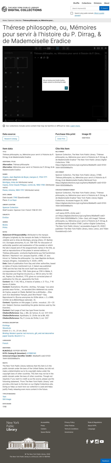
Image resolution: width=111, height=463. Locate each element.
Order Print (61, 139)
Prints (5, 227)
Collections (86, 3)
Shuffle (76, 3)
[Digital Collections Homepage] (22, 9)
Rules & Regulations (95, 422)
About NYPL (92, 425)
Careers (43, 429)
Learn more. (75, 126)
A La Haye (12, 200)
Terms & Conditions (71, 429)
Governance (69, 432)
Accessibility (45, 422)
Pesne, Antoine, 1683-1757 (13, 190)
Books (5, 225)
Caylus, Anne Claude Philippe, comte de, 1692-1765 (24, 185)
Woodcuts (7, 328)
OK (66, 88)
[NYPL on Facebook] (87, 441)
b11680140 (31, 353)
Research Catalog (10, 139)
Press (43, 425)
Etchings (6, 325)
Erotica (5, 217)
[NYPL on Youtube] (102, 441)
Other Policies (69, 425)
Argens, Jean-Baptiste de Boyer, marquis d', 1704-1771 (25, 177)
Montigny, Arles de (10, 182)
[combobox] (85, 8)
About (106, 3)
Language (91, 429)
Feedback (105, 461)
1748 (15, 197)
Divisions (98, 3)
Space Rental (45, 432)
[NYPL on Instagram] (97, 441)
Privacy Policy (70, 422)
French (5, 343)
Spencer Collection (10, 207)
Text (4, 397)
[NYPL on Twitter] (92, 441)
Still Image (7, 399)
